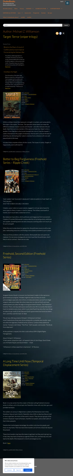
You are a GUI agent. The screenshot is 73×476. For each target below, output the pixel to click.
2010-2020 (26, 372)
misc (19, 13)
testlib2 (29, 17)
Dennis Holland (29, 384)
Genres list (28, 13)
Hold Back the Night (10, 72)
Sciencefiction (16, 246)
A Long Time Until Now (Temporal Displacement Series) (23, 363)
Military (26, 99)
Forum (22, 8)
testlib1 (23, 17)
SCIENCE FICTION (41, 8)
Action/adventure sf (29, 174)
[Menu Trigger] (67, 3)
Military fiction (28, 97)
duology (25, 375)
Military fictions (25, 151)
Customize (9, 470)
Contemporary (18, 151)
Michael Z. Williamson (29, 104)
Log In (61, 1)
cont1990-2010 (11, 151)
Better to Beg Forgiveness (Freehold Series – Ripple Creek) (24, 160)
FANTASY (28, 8)
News (16, 8)
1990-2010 (26, 92)
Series (25, 267)
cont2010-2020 (11, 449)
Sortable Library (7, 8)
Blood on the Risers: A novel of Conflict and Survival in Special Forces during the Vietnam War (14, 49)
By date (43, 13)
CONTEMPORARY (55, 8)
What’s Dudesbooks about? (11, 17)
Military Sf (36, 174)
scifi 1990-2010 (23, 246)
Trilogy (25, 96)
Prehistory (27, 373)
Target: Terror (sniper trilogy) (20, 36)
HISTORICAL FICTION (9, 13)
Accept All (28, 470)
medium (26, 100)
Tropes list (36, 13)
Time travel (30, 378)
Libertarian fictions (28, 270)
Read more (7, 66)
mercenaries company (29, 176)
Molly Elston (28, 277)
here (9, 443)
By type (50, 13)
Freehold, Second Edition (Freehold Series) (24, 255)
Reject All (18, 470)
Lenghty (26, 177)
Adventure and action (29, 376)
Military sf (10, 246)
